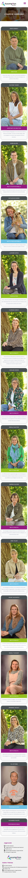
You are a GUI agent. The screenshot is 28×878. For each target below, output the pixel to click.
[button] (25, 3)
